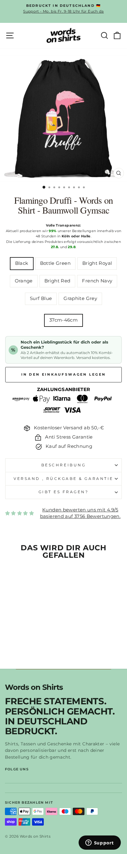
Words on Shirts (34, 687)
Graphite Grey (80, 298)
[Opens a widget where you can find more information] (99, 843)
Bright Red (57, 281)
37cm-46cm (63, 320)
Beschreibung (63, 465)
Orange (24, 281)
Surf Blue (41, 298)
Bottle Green (55, 263)
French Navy (97, 281)
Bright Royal (97, 263)
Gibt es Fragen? (64, 492)
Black (21, 263)
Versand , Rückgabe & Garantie (63, 479)
